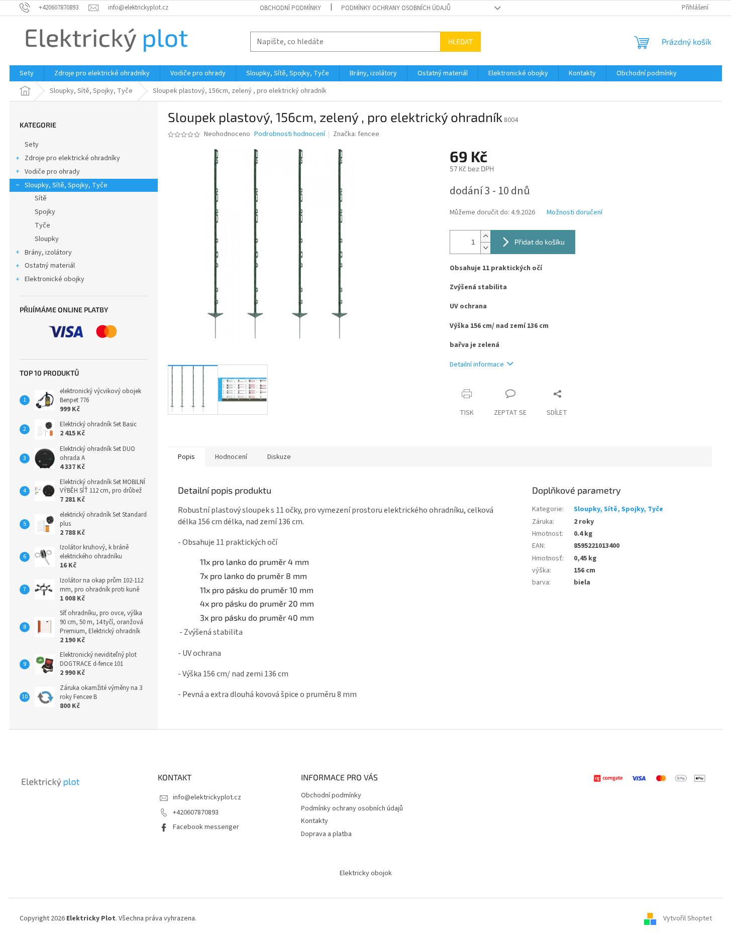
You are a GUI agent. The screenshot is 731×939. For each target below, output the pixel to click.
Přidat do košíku (539, 242)
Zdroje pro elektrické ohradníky (72, 158)
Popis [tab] (186, 457)
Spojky (45, 212)
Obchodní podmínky (290, 8)
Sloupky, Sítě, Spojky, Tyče (66, 185)
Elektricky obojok (366, 873)
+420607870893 (196, 812)
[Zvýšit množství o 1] (485, 236)
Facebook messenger (206, 827)
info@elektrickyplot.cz (207, 797)
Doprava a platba (326, 834)
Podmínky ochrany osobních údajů (396, 8)
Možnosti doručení (574, 212)
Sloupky (47, 239)
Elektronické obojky (54, 279)
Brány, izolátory (48, 253)
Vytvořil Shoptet (687, 918)
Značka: (356, 134)
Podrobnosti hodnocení (289, 134)
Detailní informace (477, 365)
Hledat (460, 41)
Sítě (41, 198)
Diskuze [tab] (279, 457)
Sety (32, 145)
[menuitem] (27, 73)
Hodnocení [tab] (231, 457)
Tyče (42, 225)
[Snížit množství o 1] (485, 248)
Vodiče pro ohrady (52, 172)
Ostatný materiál (50, 266)
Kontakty (314, 821)
